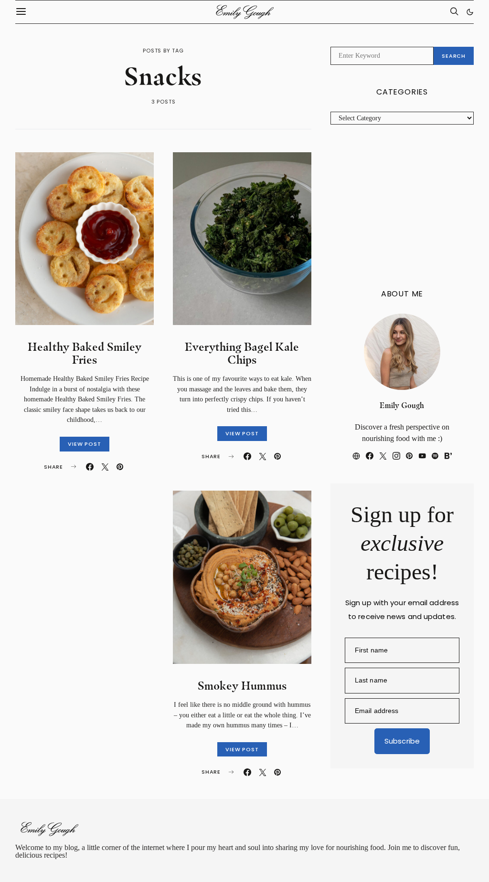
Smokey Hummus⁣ (242, 686)
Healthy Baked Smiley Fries (85, 353)
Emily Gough (402, 405)
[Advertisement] (402, 207)
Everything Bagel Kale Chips (242, 353)
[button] (470, 12)
